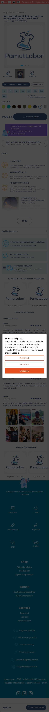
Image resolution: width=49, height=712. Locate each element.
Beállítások (24, 358)
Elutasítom (24, 364)
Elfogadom (24, 371)
